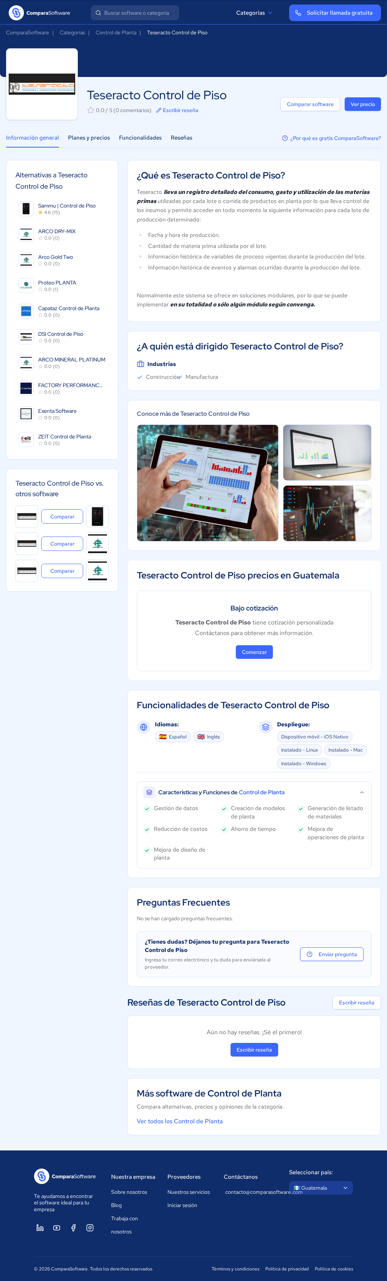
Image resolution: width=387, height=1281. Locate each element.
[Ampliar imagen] (208, 483)
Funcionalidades (140, 137)
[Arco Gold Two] (97, 571)
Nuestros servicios (188, 1192)
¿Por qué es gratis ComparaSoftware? (335, 138)
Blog (116, 1205)
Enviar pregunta (338, 954)
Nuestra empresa (133, 1177)
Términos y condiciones (235, 1269)
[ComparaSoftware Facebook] (73, 1228)
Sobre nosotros (129, 1192)
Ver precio (363, 104)
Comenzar (254, 652)
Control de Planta (116, 32)
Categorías (250, 13)
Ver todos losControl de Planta (180, 1121)
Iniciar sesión (182, 1205)
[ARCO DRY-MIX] (97, 543)
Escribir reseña (180, 110)
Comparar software (310, 104)
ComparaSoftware (27, 32)
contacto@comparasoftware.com (249, 1192)
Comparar (66, 516)
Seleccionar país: (311, 1172)
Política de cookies (334, 1269)
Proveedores (184, 1177)
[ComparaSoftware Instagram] (90, 1228)
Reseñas (181, 137)
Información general (32, 137)
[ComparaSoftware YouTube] (57, 1228)
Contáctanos (241, 1177)
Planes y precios (89, 137)
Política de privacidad (287, 1269)
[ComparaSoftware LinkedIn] (40, 1228)
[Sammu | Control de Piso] (97, 516)
